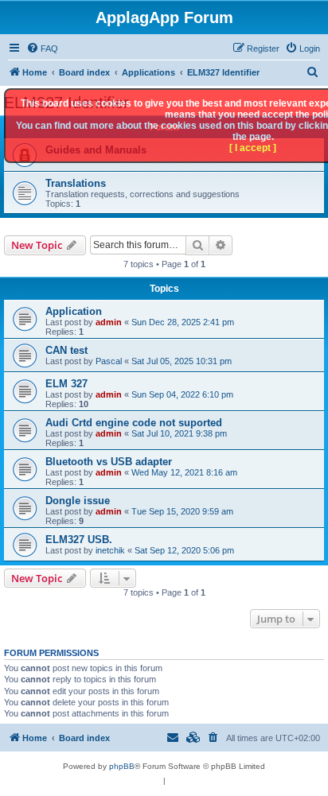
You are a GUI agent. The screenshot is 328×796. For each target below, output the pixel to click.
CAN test (66, 350)
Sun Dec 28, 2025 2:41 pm (182, 322)
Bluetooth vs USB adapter (108, 462)
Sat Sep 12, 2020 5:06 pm (184, 550)
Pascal (109, 361)
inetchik (110, 550)
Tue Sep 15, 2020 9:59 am (182, 511)
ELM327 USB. (78, 540)
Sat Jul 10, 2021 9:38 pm (179, 433)
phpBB (122, 766)
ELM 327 (66, 384)
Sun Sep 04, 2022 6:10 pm (182, 394)
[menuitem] (42, 48)
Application (73, 311)
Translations (75, 183)
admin (109, 322)
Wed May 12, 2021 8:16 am (184, 472)
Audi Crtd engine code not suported (133, 423)
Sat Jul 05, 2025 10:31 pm (181, 361)
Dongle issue (77, 501)
